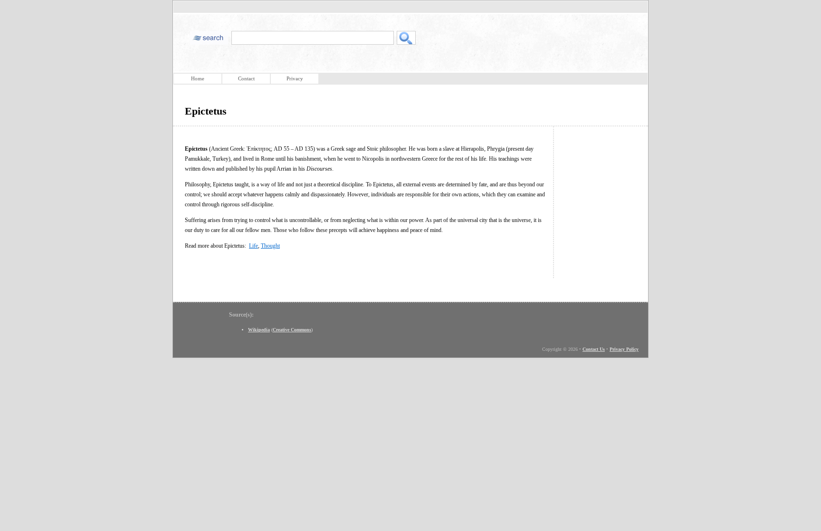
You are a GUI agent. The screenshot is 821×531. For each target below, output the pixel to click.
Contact (246, 78)
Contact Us (593, 349)
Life (253, 245)
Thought (270, 245)
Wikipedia (259, 329)
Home (197, 78)
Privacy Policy (624, 349)
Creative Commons (292, 329)
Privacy (294, 78)
